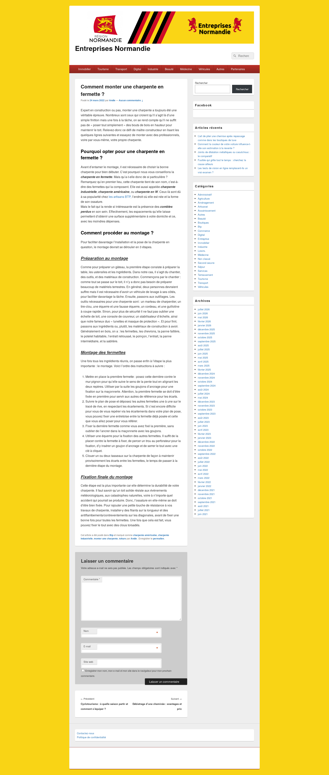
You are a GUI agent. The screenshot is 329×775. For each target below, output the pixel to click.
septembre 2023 (207, 413)
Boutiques (203, 222)
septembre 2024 (207, 385)
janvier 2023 (204, 438)
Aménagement (206, 202)
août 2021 (203, 506)
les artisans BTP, (120, 196)
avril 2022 (203, 474)
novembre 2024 (206, 377)
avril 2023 (203, 430)
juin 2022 (203, 466)
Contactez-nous (85, 733)
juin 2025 (203, 353)
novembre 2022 (206, 446)
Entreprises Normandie (112, 48)
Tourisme (103, 69)
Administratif (205, 194)
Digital (137, 69)
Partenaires (238, 69)
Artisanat (203, 206)
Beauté (169, 69)
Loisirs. (202, 251)
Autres (220, 69)
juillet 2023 (204, 422)
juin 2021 (203, 514)
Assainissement (207, 210)
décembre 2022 (206, 442)
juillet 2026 (204, 309)
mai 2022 (203, 470)
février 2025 (204, 369)
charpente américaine (145, 535)
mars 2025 (203, 365)
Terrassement (205, 275)
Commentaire (92, 579)
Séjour (201, 267)
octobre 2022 (205, 450)
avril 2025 (203, 361)
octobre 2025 (205, 337)
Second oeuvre (206, 263)
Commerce (204, 231)
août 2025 (203, 345)
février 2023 (204, 434)
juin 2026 (203, 313)
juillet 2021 (204, 510)
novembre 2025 (206, 333)
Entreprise (203, 239)
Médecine (186, 69)
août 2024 (203, 389)
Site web (88, 661)
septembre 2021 (207, 502)
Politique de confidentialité (91, 737)
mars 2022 (203, 478)
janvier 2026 (204, 325)
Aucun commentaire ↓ (131, 100)
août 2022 (203, 458)
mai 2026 (203, 317)
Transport (121, 69)
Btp (111, 535)
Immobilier (84, 69)
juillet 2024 (204, 393)
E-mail (87, 646)
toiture (122, 538)
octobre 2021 (205, 498)
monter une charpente (106, 538)
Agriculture (204, 198)
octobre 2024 (205, 381)
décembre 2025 (206, 329)
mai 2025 (203, 357)
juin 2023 (203, 426)
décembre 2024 (206, 373)
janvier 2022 (204, 486)
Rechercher (201, 83)
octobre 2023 (205, 409)
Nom (86, 631)
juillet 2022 (204, 462)
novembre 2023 (206, 405)
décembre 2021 (206, 490)
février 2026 (204, 321)
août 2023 (203, 418)
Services (203, 271)
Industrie (153, 69)
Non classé (204, 259)
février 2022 (204, 482)
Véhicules (204, 69)
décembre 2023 (206, 401)
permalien (158, 538)
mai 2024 (203, 397)
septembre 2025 (207, 341)
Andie (112, 100)
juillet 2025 (204, 349)
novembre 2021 (206, 494)
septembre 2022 (207, 454)
